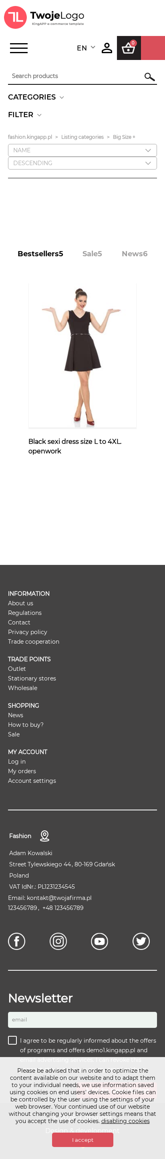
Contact (19, 622)
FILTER (20, 114)
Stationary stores (32, 678)
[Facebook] (18, 941)
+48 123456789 (63, 908)
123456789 (22, 908)
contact (44, 836)
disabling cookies (125, 1121)
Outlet (17, 668)
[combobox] (87, 48)
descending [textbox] (32, 163)
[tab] (40, 254)
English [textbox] (82, 48)
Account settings (32, 780)
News (15, 715)
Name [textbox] (21, 150)
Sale (14, 734)
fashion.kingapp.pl (30, 137)
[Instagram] (60, 941)
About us (20, 603)
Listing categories (82, 137)
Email (19, 1019)
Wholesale (22, 688)
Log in (17, 761)
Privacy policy (27, 632)
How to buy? (26, 724)
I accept (82, 1140)
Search (146, 77)
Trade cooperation (33, 641)
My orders (22, 771)
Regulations (25, 612)
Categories (32, 97)
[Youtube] (101, 941)
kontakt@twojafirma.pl (59, 898)
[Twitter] (143, 941)
